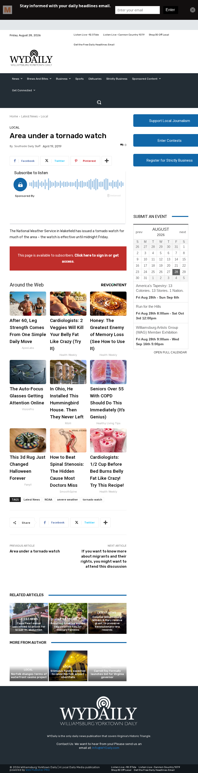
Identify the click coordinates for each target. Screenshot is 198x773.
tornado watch (92, 499)
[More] (107, 161)
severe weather (67, 499)
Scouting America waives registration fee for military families (68, 626)
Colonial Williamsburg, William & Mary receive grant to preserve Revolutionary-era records (107, 623)
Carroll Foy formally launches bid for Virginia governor (107, 674)
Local (44, 116)
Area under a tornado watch (35, 551)
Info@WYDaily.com (105, 748)
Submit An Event (150, 216)
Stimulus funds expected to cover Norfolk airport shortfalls (67, 674)
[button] (99, 102)
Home (14, 116)
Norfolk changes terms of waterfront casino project (29, 676)
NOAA (48, 499)
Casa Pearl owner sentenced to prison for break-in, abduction (28, 626)
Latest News (29, 116)
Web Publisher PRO (38, 770)
